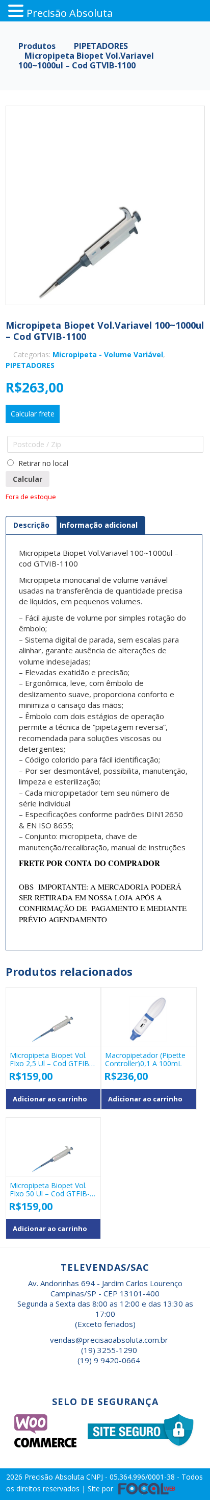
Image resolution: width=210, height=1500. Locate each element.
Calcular (27, 479)
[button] (17, 11)
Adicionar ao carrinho (50, 1098)
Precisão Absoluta (55, 1477)
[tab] (31, 525)
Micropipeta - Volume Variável (107, 354)
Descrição (31, 525)
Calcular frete (33, 414)
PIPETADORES (30, 365)
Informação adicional (99, 525)
